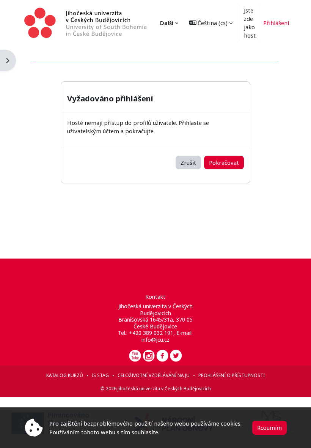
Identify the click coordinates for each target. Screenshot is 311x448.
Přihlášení (276, 23)
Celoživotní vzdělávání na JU (154, 375)
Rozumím (269, 427)
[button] (211, 23)
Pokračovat (224, 162)
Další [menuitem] (166, 23)
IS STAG (100, 375)
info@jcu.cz (155, 339)
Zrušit (188, 162)
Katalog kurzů (64, 375)
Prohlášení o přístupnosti (231, 375)
